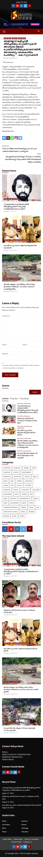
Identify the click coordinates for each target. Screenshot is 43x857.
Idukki (5, 481)
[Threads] (29, 6)
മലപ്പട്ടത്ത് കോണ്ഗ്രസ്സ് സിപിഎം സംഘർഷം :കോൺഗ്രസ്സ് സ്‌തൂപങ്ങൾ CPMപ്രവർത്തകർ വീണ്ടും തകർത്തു (23, 158)
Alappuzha (27, 416)
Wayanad (31, 511)
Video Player (18, 839)
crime (33, 467)
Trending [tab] (24, 398)
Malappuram (7, 494)
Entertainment (16, 240)
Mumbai (24, 494)
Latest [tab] (5, 398)
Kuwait (15, 489)
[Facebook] (13, 6)
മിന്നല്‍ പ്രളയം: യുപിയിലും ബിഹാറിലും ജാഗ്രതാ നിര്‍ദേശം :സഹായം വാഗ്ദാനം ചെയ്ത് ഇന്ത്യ (19, 286)
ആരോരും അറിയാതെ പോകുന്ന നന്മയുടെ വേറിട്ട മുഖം (27, 420)
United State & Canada (10, 511)
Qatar (5, 503)
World (14, 516)
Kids (12, 485)
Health (35, 476)
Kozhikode (6, 489)
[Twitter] (25, 6)
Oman (5, 498)
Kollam (19, 485)
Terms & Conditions (31, 839)
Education (6, 472)
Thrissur (23, 507)
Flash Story (7, 38)
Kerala (5, 485)
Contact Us (27, 842)
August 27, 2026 (9, 211)
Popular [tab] (14, 398)
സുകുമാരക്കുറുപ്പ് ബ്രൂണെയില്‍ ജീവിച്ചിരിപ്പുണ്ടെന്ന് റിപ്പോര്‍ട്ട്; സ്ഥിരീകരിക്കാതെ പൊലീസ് (16, 206)
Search (5, 385)
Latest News (21, 38)
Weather (6, 516)
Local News (20, 416)
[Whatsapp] (12, 136)
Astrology (17, 467)
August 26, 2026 (9, 250)
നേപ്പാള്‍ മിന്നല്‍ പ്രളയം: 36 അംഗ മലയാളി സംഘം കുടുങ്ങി (27, 455)
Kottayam (28, 485)
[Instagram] (21, 6)
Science (24, 503)
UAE (38, 507)
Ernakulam (7, 476)
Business (26, 467)
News (31, 494)
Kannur (14, 38)
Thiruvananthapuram (10, 507)
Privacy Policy (16, 842)
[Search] (38, 31)
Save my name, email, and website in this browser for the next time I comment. (21, 366)
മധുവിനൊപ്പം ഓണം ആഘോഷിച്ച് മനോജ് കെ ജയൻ (26, 432)
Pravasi (35, 498)
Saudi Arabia (14, 503)
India (12, 481)
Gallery (27, 476)
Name (5, 345)
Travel (31, 507)
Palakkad (13, 498)
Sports (31, 503)
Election (16, 472)
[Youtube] (17, 6)
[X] (8, 136)
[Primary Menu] (4, 31)
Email (25, 345)
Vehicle (23, 511)
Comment (6, 316)
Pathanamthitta (25, 498)
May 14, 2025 (9, 58)
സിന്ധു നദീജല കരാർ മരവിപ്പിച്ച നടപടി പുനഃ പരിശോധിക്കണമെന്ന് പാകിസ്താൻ (19, 148)
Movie (17, 494)
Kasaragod (28, 481)
